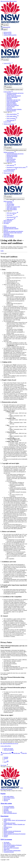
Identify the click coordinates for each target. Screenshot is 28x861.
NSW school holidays (12, 209)
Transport (6, 835)
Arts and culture (10, 204)
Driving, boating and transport (14, 95)
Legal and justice (11, 106)
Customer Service (8, 827)
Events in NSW (10, 205)
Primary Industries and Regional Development (14, 833)
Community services (11, 94)
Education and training (12, 97)
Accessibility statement (9, 807)
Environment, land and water (13, 99)
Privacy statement (8, 811)
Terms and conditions (9, 750)
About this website (6, 803)
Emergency (9, 98)
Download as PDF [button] (6, 753)
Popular (3, 793)
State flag (6, 800)
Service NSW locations (9, 797)
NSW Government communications (12, 850)
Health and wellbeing (12, 104)
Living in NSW (8, 91)
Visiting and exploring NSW (13, 206)
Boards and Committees (9, 846)
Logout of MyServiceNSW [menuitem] (10, 35)
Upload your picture (8, 748)
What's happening (9, 201)
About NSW (10, 202)
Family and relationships (12, 101)
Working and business (10, 152)
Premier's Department (9, 832)
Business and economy (12, 155)
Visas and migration (11, 110)
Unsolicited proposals (9, 852)
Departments (4, 816)
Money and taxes (11, 160)
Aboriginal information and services (15, 93)
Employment (10, 157)
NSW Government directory (10, 813)
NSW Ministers (7, 843)
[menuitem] (7, 32)
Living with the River (6, 746)
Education (6, 828)
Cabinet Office (7, 819)
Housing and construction (13, 105)
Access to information (9, 806)
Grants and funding (11, 102)
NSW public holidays (12, 208)
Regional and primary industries (14, 109)
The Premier (6, 842)
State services (7, 799)
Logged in (5, 29)
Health (5, 829)
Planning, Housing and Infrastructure (12, 831)
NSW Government (6, 839)
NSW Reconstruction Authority (12, 788)
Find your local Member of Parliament (13, 845)
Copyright (6, 809)
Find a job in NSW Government (11, 847)
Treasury (6, 836)
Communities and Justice (9, 823)
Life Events (9, 108)
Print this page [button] (15, 753)
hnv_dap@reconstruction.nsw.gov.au (9, 743)
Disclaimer (6, 810)
